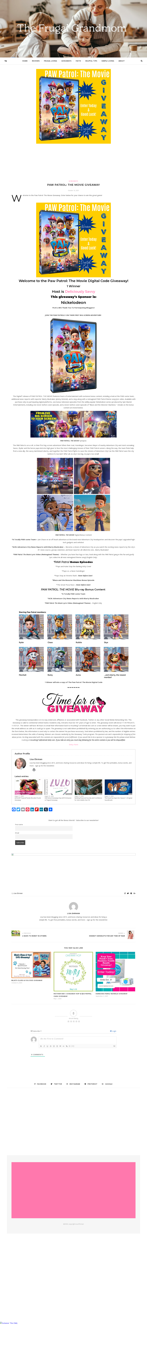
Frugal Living (50, 61)
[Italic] (44, 1046)
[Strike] (50, 1046)
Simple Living (108, 61)
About (122, 61)
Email (17, 833)
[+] (73, 1046)
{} (70, 1046)
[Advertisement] (73, 161)
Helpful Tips (91, 61)
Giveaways (66, 61)
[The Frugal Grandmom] (73, 1190)
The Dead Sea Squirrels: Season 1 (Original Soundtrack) (118, 799)
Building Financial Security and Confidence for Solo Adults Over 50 (88, 799)
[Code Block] (63, 1046)
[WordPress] (34, 770)
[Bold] (41, 1046)
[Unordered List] (57, 1046)
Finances (99, 794)
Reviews (36, 61)
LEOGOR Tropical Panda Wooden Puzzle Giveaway (28, 799)
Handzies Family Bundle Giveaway (111, 994)
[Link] (66, 1046)
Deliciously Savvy (80, 291)
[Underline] (47, 1046)
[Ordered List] (53, 1046)
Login (114, 1031)
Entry (71, 744)
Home (25, 61)
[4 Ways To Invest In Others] (15, 933)
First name (19, 824)
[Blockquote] (60, 1046)
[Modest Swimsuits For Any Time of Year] (131, 934)
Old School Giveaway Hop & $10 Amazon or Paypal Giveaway (58, 799)
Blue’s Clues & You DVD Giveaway (26, 980)
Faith (78, 61)
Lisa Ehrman (18, 893)
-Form (75, 744)
